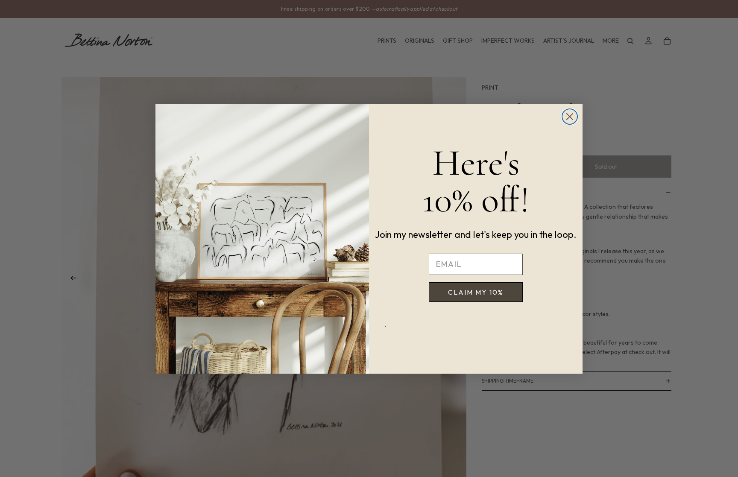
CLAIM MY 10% (476, 292)
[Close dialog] (569, 116)
